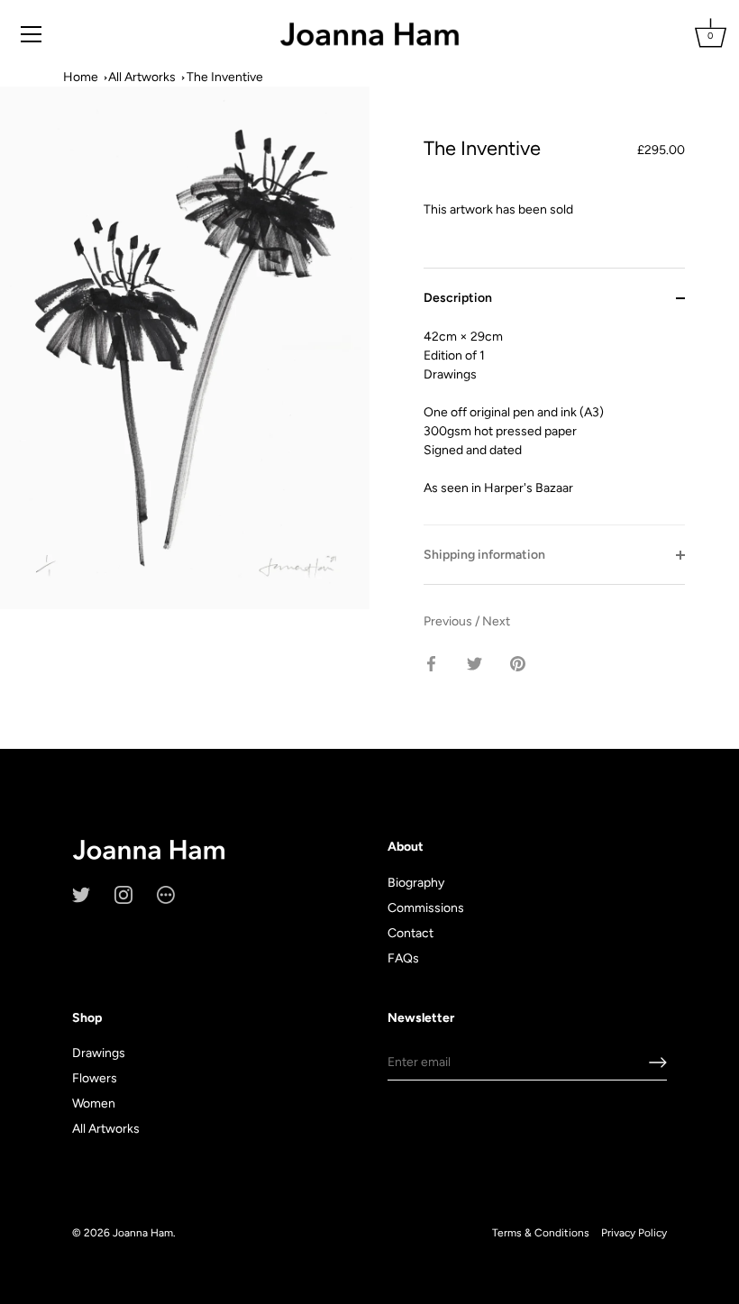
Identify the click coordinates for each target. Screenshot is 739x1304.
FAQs (403, 958)
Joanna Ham (143, 1232)
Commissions (426, 908)
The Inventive (225, 77)
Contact (410, 933)
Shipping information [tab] (484, 554)
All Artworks (142, 77)
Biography (416, 882)
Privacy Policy (634, 1232)
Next (496, 621)
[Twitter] (81, 893)
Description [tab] (458, 297)
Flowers (94, 1078)
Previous (449, 621)
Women (93, 1103)
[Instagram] (123, 893)
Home (80, 77)
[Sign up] (658, 1062)
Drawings (98, 1053)
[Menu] (31, 34)
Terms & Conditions (540, 1232)
